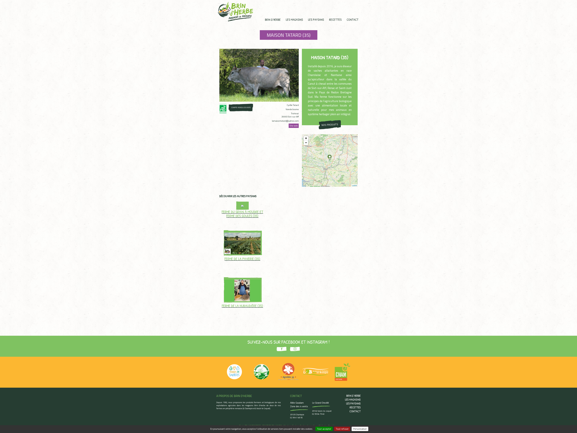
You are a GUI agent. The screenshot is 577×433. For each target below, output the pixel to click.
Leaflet (354, 185)
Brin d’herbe (273, 19)
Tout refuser (342, 429)
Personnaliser (360, 429)
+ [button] (306, 138)
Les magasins (294, 19)
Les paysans (316, 19)
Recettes (335, 19)
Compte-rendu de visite (241, 107)
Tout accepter (324, 429)
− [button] (306, 143)
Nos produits (329, 124)
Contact (352, 19)
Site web (294, 125)
